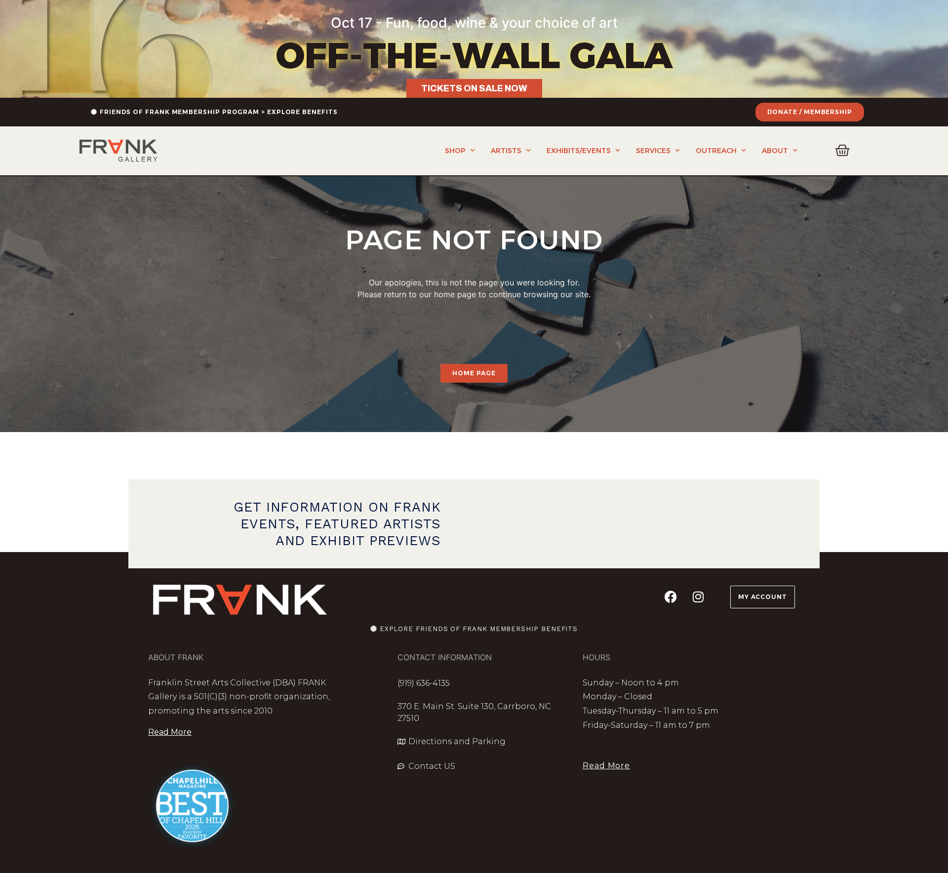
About (775, 150)
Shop (455, 150)
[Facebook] (671, 597)
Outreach (716, 150)
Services (653, 150)
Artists (506, 150)
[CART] (843, 150)
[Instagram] (698, 597)
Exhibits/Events (579, 150)
